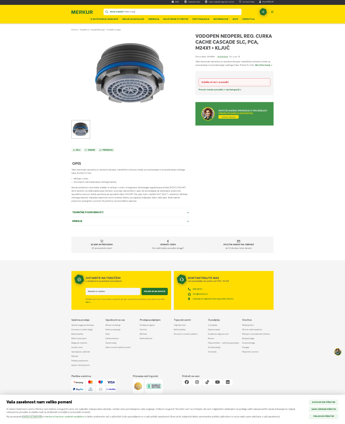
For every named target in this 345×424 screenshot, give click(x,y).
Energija (153, 19)
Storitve (143, 330)
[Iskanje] (107, 12)
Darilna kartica (112, 338)
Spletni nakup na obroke (238, 245)
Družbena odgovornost (218, 334)
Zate (235, 19)
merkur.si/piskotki (32, 417)
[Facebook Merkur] (187, 382)
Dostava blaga (248, 343)
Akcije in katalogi (133, 19)
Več (87, 302)
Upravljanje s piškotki (80, 352)
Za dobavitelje (214, 347)
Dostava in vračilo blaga (82, 330)
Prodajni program (147, 325)
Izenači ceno (168, 245)
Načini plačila (77, 334)
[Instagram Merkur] (197, 382)
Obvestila (248, 19)
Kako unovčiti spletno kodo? (118, 347)
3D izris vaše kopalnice (252, 330)
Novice (211, 338)
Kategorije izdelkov (105, 19)
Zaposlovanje (214, 330)
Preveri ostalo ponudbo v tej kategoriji (219, 90)
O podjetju (212, 325)
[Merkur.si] (82, 13)
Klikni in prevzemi (102, 245)
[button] (130, 73)
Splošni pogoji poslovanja (82, 325)
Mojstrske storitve (175, 19)
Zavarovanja (111, 343)
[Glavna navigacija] (272, 12)
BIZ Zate (143, 334)
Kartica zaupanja (113, 330)
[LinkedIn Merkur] (228, 382)
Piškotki (74, 356)
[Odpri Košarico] (263, 12)
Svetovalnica (200, 19)
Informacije (220, 19)
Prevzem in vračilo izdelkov (185, 334)
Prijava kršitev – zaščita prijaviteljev (223, 343)
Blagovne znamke (79, 343)
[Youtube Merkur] (217, 382)
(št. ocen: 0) (234, 57)
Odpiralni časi (180, 325)
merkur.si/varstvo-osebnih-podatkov (64, 417)
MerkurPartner (146, 338)
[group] (80, 129)
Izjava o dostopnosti (80, 365)
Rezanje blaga (248, 338)
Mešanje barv (248, 325)
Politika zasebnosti (79, 361)
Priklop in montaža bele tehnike (256, 334)
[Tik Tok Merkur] (207, 382)
